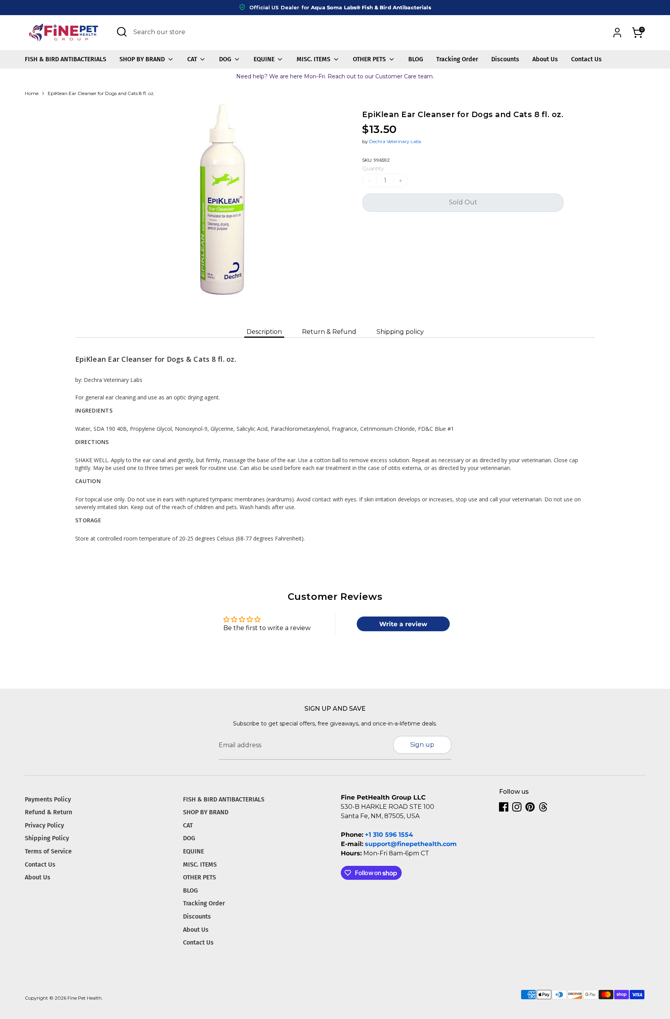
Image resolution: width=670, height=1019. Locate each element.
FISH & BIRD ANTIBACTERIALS (65, 59)
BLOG (415, 59)
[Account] (617, 32)
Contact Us (586, 59)
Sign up (422, 744)
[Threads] (543, 807)
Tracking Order (457, 59)
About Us (545, 59)
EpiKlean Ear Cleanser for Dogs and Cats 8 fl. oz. (101, 93)
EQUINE (265, 59)
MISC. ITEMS (314, 59)
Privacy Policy (44, 825)
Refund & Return (48, 812)
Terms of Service (48, 851)
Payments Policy (48, 799)
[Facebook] (503, 807)
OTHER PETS (370, 59)
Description (264, 331)
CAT (193, 59)
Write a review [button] (403, 624)
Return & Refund (329, 331)
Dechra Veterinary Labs (395, 141)
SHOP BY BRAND (142, 59)
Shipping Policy (47, 838)
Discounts (505, 59)
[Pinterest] (530, 807)
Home (31, 93)
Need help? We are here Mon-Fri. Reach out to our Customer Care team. (335, 76)
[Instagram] (516, 807)
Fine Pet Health (84, 998)
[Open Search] (122, 32)
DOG (226, 59)
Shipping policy (400, 331)
